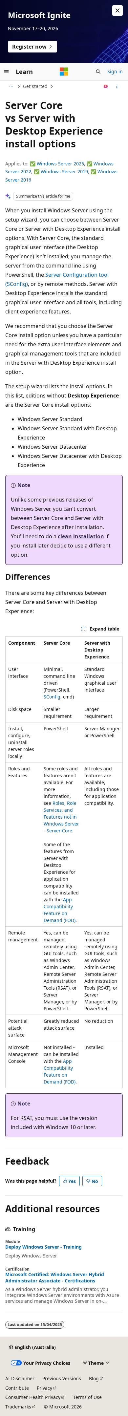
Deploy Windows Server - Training (43, 1247)
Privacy (44, 1388)
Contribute (17, 1388)
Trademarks (18, 1407)
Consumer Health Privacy (32, 1397)
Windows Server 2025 (60, 164)
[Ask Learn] (105, 86)
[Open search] (98, 71)
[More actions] (117, 86)
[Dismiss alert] (117, 10)
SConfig (52, 697)
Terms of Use (87, 1397)
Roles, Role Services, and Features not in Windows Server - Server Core (61, 817)
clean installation (81, 536)
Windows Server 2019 (64, 171)
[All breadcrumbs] (11, 86)
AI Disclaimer (19, 1378)
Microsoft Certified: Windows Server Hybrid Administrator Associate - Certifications (54, 1277)
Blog (94, 1378)
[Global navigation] (6, 71)
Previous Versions (61, 1378)
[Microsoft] (64, 71)
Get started (35, 86)
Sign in (115, 71)
